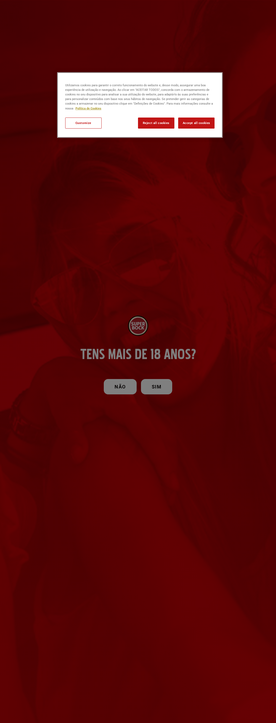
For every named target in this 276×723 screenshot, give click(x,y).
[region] (140, 105)
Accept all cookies (196, 123)
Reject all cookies (156, 123)
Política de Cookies (88, 108)
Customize (83, 123)
